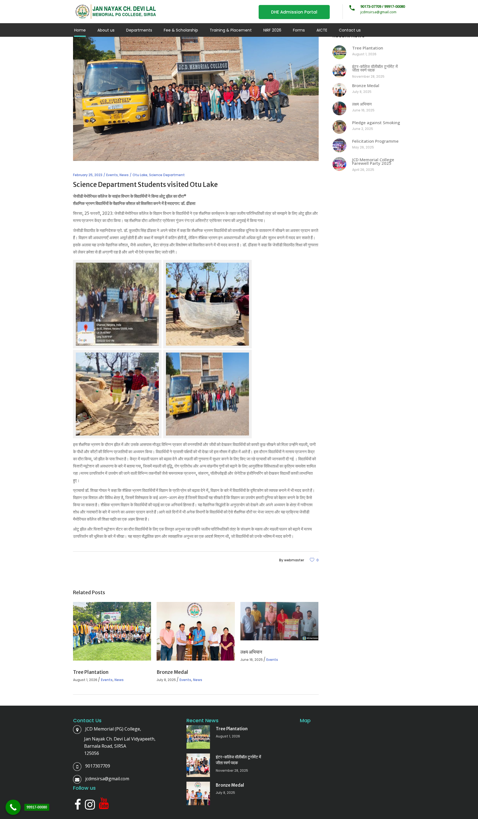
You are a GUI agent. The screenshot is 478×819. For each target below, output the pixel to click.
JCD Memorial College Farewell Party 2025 (373, 161)
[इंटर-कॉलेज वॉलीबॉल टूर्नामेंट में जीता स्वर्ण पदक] (339, 71)
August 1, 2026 (85, 679)
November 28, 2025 (368, 76)
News (124, 175)
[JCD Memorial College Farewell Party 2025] (339, 164)
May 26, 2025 (363, 147)
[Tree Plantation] (112, 631)
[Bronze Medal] (196, 631)
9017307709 (97, 766)
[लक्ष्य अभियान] (279, 621)
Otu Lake (140, 175)
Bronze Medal (172, 672)
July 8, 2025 (166, 679)
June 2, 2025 (362, 128)
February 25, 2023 (87, 175)
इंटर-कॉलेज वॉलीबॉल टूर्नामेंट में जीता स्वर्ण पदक (375, 68)
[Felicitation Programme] (339, 145)
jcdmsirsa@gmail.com (107, 779)
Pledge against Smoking (376, 122)
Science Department (167, 175)
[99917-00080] (13, 807)
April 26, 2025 (363, 169)
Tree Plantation (90, 672)
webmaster (294, 560)
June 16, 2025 (251, 659)
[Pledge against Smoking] (339, 127)
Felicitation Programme (375, 141)
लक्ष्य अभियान (251, 652)
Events (112, 175)
